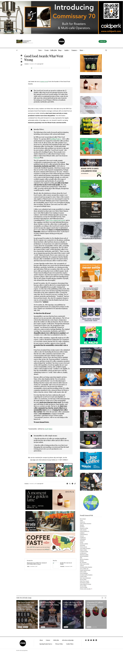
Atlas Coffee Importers (85, 523)
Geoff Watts (48, 429)
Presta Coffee (83, 576)
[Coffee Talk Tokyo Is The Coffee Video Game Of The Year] (73, 614)
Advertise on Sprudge (68, 640)
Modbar (82, 560)
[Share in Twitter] (21, 58)
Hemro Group (83, 546)
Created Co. (83, 537)
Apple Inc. (82, 522)
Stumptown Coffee (84, 582)
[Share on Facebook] (21, 55)
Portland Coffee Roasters (86, 574)
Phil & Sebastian (84, 573)
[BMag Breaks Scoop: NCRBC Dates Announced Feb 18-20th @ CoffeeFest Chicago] (37, 564)
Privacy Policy (59, 644)
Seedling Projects (55, 139)
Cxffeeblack (83, 539)
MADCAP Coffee (84, 554)
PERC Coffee (83, 571)
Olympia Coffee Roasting (86, 567)
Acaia (81, 520)
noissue (82, 565)
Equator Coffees (84, 543)
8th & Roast (83, 518)
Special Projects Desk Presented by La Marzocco (27, 41)
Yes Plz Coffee (83, 587)
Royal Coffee (83, 579)
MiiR (81, 557)
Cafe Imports (83, 529)
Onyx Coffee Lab (84, 568)
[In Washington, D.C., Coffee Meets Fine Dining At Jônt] (50, 614)
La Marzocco (83, 553)
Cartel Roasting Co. (84, 531)
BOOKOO (82, 526)
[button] (17, 50)
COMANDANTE (84, 534)
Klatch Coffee (83, 550)
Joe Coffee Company (85, 548)
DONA (81, 542)
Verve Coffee (83, 585)
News (28, 566)
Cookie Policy (69, 644)
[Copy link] (21, 64)
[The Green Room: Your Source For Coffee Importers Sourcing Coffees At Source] (27, 614)
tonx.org (37, 157)
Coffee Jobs (56, 640)
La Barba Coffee (84, 551)
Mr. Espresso (83, 562)
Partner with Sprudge (85, 588)
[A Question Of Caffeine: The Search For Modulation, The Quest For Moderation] (96, 614)
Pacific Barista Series (85, 570)
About (41, 640)
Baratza (82, 525)
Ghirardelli (82, 545)
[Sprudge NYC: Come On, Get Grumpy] (63, 564)
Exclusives (27, 63)
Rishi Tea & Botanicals (85, 578)
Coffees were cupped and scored (55, 220)
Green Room (25, 627)
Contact (48, 640)
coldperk (82, 532)
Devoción (82, 540)
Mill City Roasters (84, 559)
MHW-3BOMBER (84, 556)
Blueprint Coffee (84, 528)
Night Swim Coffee (84, 564)
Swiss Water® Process (85, 584)
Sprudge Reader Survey (46, 644)
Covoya (82, 536)
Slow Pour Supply (84, 581)
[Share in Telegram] (21, 61)
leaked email (44, 81)
